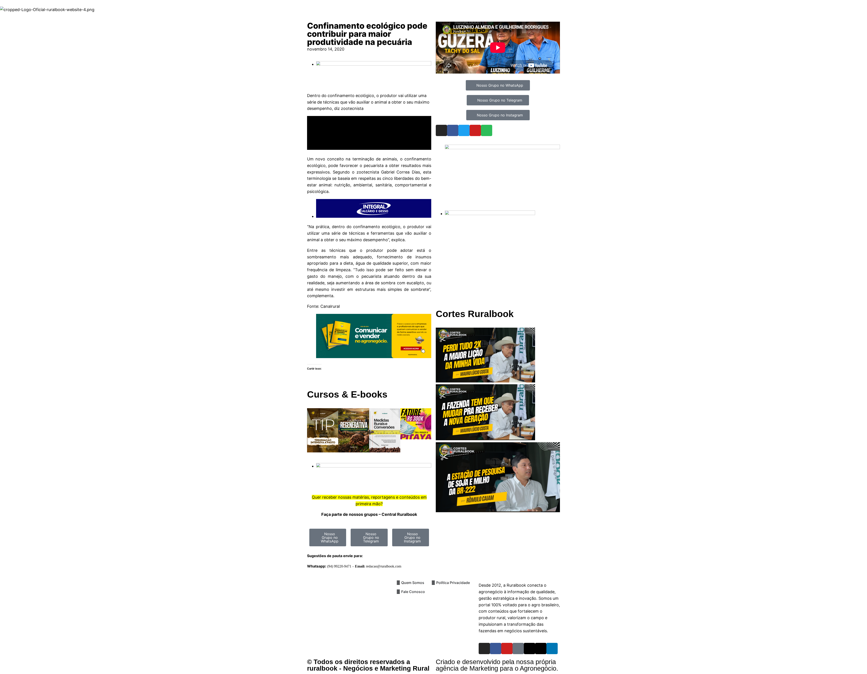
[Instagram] (441, 130)
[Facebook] (452, 130)
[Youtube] (475, 130)
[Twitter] (464, 130)
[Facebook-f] (495, 648)
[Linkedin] (552, 648)
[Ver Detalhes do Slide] (373, 356)
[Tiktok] (518, 648)
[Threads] (529, 648)
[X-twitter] (540, 648)
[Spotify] (486, 130)
